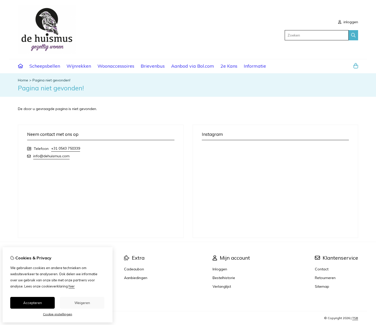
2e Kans (228, 66)
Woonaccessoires (115, 66)
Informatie (255, 66)
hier (72, 286)
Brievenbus (153, 66)
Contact (321, 269)
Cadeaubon (134, 269)
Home (23, 80)
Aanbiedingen (135, 277)
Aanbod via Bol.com (192, 66)
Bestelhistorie (224, 277)
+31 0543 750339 (65, 148)
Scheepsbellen (44, 66)
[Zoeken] (353, 35)
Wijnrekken (79, 66)
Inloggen (220, 269)
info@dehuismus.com (51, 156)
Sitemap (322, 286)
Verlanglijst (222, 286)
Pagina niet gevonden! (51, 80)
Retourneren (325, 277)
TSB (355, 318)
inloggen (350, 22)
